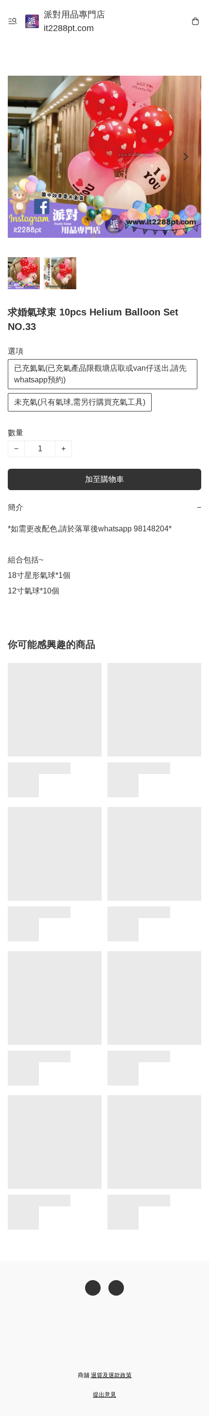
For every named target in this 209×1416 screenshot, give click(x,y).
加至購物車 (104, 479)
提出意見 (104, 1394)
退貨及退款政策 (111, 1375)
